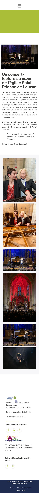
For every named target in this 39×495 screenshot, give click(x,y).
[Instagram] (19, 430)
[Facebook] (8, 430)
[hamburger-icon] (19, 5)
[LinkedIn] (14, 430)
